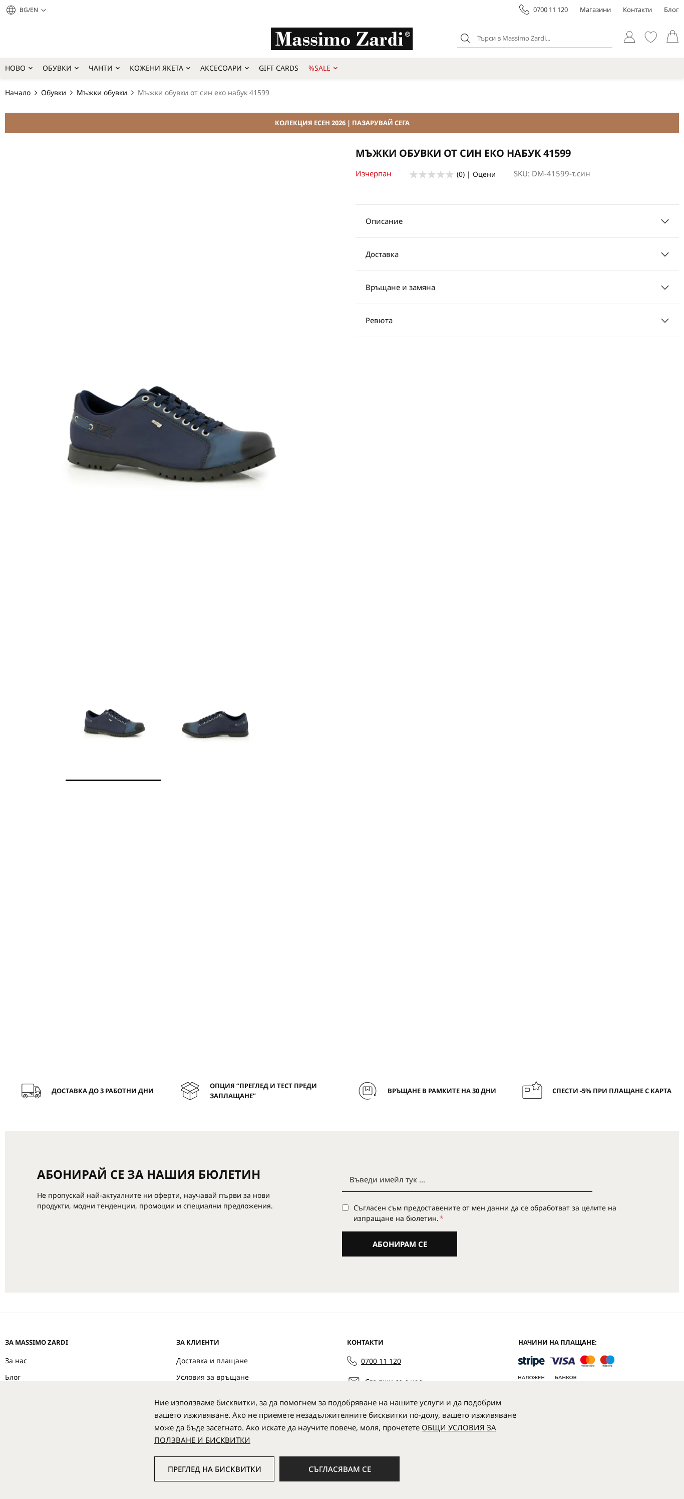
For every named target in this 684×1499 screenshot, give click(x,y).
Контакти (637, 9)
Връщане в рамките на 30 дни (442, 1090)
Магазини (595, 9)
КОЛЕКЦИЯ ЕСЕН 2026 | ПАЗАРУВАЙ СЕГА (342, 122)
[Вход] (629, 37)
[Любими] (650, 37)
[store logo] (342, 39)
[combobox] (534, 38)
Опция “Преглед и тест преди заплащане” (263, 1090)
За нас (16, 1360)
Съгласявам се (339, 1469)
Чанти (101, 68)
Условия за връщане (212, 1377)
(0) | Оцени (476, 174)
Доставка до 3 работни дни (103, 1090)
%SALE (319, 68)
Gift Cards (278, 68)
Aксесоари (221, 68)
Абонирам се (400, 1244)
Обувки (57, 68)
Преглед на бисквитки (214, 1469)
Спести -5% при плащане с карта (611, 1090)
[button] (33, 10)
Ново (15, 68)
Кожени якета (156, 68)
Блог (671, 9)
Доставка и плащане (212, 1360)
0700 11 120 (550, 9)
